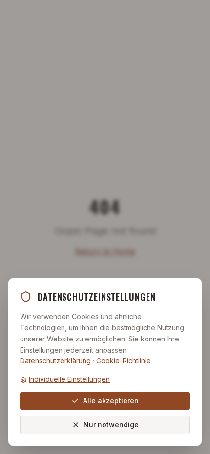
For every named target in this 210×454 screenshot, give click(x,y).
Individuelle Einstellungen (69, 379)
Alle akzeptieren (111, 401)
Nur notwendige (111, 424)
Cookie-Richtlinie (123, 361)
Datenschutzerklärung (55, 361)
